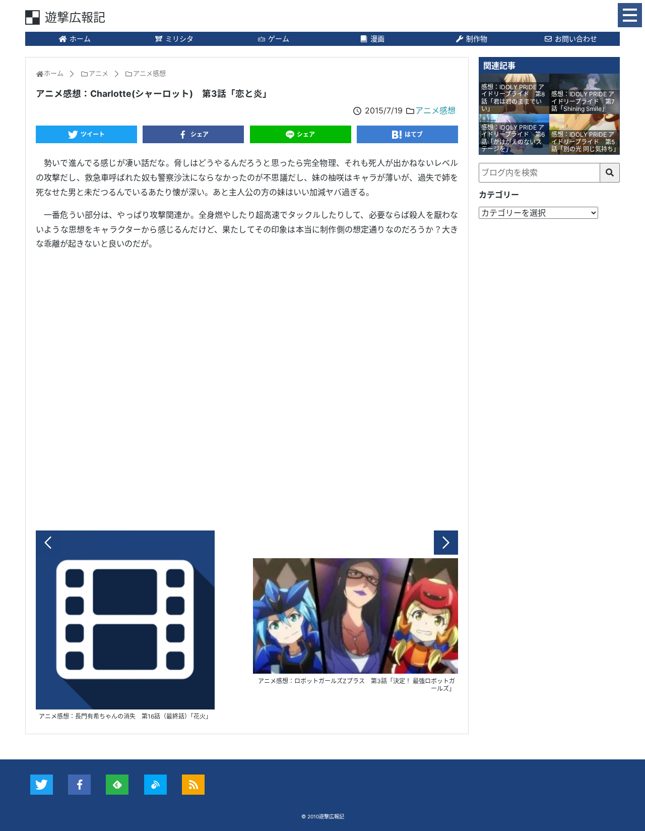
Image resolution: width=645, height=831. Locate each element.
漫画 (377, 38)
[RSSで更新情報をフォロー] (193, 785)
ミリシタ (179, 38)
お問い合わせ (576, 38)
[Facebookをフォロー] (79, 785)
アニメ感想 (435, 110)
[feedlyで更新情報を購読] (117, 785)
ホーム (80, 38)
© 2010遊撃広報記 (322, 816)
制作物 (476, 38)
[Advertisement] (247, 387)
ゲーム (278, 38)
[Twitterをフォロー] (41, 785)
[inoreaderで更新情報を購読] (155, 785)
